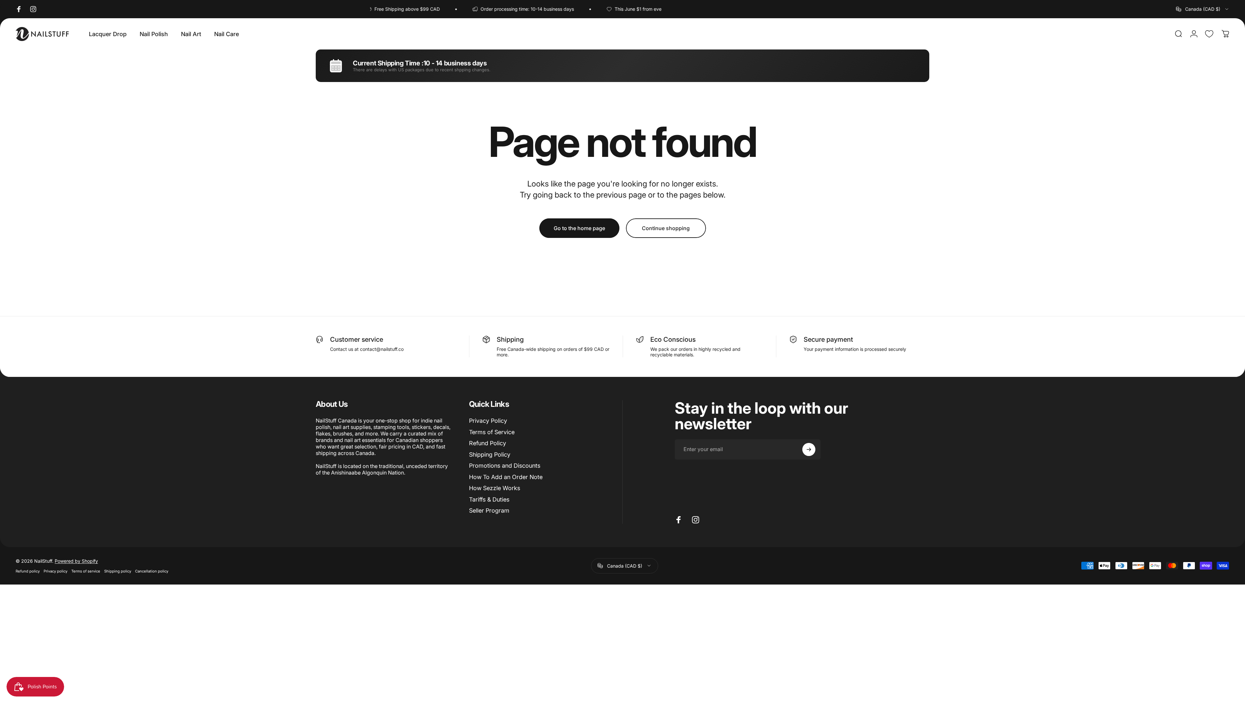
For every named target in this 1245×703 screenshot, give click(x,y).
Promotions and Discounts (504, 465)
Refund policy (28, 571)
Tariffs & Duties (489, 499)
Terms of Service (492, 432)
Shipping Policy (489, 454)
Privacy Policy (488, 420)
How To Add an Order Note (506, 477)
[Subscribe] (808, 449)
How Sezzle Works (494, 488)
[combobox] (1202, 9)
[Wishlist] (1209, 34)
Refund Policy (487, 443)
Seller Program (489, 510)
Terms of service (85, 571)
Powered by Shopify (76, 561)
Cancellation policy (151, 571)
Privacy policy (55, 571)
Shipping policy (117, 571)
